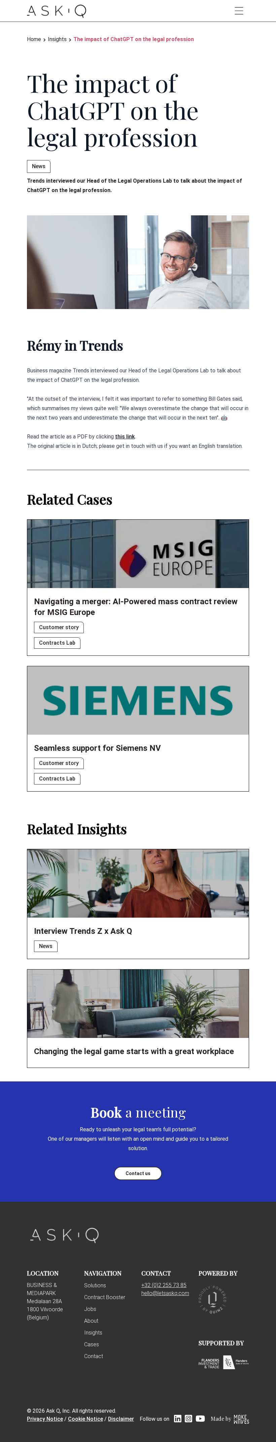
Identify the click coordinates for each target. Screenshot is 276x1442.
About (91, 1321)
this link (125, 436)
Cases (91, 1344)
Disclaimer (121, 1419)
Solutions (95, 1285)
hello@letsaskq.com (165, 1293)
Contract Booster (104, 1297)
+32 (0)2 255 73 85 (163, 1285)
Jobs (90, 1309)
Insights (93, 1332)
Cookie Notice (85, 1419)
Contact (93, 1356)
